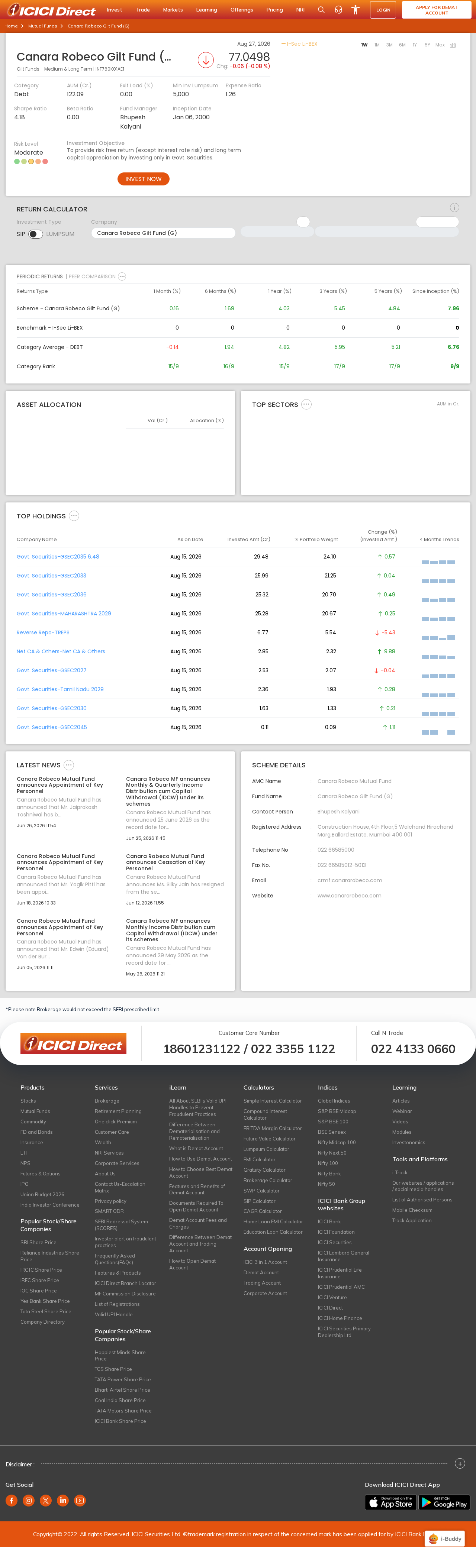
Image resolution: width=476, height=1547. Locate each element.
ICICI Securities (335, 1242)
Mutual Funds (42, 26)
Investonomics (408, 1142)
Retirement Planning (118, 1111)
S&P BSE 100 (333, 1121)
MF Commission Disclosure (125, 1294)
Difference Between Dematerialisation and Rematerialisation (194, 1131)
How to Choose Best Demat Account (200, 1172)
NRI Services (109, 1153)
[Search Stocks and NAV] (321, 9)
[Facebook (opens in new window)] (11, 1500)
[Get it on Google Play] (444, 1502)
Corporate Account (265, 1293)
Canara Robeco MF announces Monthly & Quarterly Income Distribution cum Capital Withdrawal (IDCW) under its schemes (168, 791)
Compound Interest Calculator (265, 1114)
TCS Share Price (113, 1369)
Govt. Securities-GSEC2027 (52, 670)
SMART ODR (109, 1211)
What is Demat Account (196, 1148)
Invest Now (143, 179)
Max (440, 45)
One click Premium (116, 1121)
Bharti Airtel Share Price (122, 1390)
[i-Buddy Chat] (445, 1533)
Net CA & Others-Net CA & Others (61, 651)
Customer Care (112, 1132)
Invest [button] (114, 9)
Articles (401, 1101)
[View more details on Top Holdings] (74, 515)
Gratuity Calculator (265, 1170)
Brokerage (107, 1101)
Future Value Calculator (270, 1139)
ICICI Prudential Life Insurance (340, 1273)
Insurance (31, 1142)
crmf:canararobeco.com (350, 880)
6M (402, 45)
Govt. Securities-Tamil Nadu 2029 (60, 689)
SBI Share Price (38, 1242)
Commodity (33, 1121)
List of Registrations (117, 1304)
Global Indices (334, 1101)
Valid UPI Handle (114, 1314)
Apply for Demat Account (437, 10)
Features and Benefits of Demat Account (197, 1189)
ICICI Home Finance (340, 1318)
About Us (105, 1174)
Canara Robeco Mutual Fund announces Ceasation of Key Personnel (165, 862)
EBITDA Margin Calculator (273, 1128)
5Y (427, 45)
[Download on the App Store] (391, 1502)
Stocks (28, 1101)
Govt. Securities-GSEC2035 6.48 (58, 556)
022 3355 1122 (293, 1048)
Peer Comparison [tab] (92, 276)
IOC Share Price (38, 1291)
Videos (400, 1121)
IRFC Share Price (39, 1280)
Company (104, 222)
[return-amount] (454, 208)
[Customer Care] (338, 9)
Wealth (103, 1142)
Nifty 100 (328, 1163)
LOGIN (383, 10)
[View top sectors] (306, 404)
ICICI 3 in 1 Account (265, 1262)
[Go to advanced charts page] (453, 45)
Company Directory (42, 1322)
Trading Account (262, 1283)
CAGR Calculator (263, 1211)
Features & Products (118, 1273)
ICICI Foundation (336, 1232)
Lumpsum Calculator (266, 1149)
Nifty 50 (326, 1184)
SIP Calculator (260, 1201)
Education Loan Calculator (273, 1232)
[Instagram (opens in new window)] (29, 1500)
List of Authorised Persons (422, 1200)
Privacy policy (110, 1201)
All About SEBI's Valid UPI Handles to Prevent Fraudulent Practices (197, 1107)
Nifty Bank (329, 1174)
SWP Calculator (262, 1191)
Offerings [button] (242, 9)
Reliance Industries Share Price (49, 1256)
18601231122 (202, 1048)
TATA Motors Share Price (123, 1411)
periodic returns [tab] (40, 276)
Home (11, 26)
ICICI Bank (329, 1221)
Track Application (412, 1220)
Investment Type (39, 222)
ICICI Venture (332, 1297)
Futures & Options (40, 1174)
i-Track (400, 1172)
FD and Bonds (36, 1132)
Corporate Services (117, 1163)
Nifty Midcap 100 (337, 1142)
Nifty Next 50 (332, 1153)
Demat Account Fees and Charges (198, 1223)
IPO (24, 1184)
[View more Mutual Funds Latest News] (69, 764)
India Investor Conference (50, 1205)
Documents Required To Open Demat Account (196, 1206)
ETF (24, 1153)
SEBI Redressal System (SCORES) (121, 1224)
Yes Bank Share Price (45, 1301)
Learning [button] (206, 9)
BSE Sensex (332, 1132)
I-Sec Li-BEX (302, 44)
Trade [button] (143, 9)
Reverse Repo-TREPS (43, 632)
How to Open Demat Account (192, 1264)
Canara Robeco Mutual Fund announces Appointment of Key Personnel (60, 785)
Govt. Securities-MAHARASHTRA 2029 (64, 613)
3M (389, 45)
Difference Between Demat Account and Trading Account (200, 1243)
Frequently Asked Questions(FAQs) (115, 1259)
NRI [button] (300, 9)
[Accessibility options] (355, 9)
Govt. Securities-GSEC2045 (52, 727)
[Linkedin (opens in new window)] (63, 1500)
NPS (25, 1163)
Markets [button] (173, 9)
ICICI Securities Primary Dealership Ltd (344, 1332)
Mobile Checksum (412, 1210)
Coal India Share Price (120, 1400)
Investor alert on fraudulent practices (125, 1242)
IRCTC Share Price (41, 1270)
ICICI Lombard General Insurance (343, 1256)
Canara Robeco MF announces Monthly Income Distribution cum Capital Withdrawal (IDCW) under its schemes (172, 930)
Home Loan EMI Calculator (273, 1221)
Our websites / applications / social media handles (423, 1186)
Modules (402, 1132)
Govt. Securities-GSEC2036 (52, 594)
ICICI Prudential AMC (341, 1287)
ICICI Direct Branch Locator (125, 1283)
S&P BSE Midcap (337, 1111)
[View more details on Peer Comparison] (122, 276)
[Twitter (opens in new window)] (46, 1500)
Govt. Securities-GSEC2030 (52, 708)
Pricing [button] (275, 9)
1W (364, 45)
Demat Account (261, 1272)
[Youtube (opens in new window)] (80, 1500)
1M (377, 45)
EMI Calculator (260, 1159)
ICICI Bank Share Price (120, 1421)
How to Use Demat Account (200, 1159)
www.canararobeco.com (350, 895)
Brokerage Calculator (268, 1180)
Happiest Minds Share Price (120, 1355)
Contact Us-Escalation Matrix (120, 1187)
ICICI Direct (330, 1308)
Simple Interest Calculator (273, 1101)
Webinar (402, 1111)
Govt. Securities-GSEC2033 (51, 575)
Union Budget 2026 (42, 1194)
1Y (415, 45)
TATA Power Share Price (123, 1379)
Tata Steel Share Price (45, 1311)
